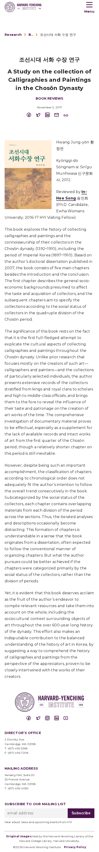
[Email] (58, 115)
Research (13, 35)
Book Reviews (31, 35)
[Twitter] (40, 115)
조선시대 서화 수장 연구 (58, 35)
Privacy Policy (75, 847)
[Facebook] (31, 115)
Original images (19, 836)
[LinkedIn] (49, 115)
